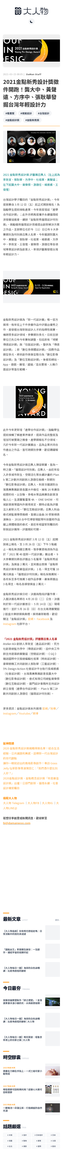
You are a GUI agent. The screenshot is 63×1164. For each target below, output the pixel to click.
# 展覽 (38, 1140)
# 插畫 (9, 1140)
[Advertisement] (31, 871)
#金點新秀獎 (32, 120)
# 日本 (53, 1135)
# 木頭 (9, 1135)
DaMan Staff (33, 74)
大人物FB (33, 803)
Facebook (43, 619)
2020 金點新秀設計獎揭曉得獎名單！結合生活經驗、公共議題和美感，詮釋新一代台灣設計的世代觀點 (31, 753)
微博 (35, 713)
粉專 (53, 708)
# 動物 (24, 1140)
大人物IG (47, 803)
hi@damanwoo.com (16, 823)
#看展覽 (10, 113)
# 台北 (9, 1146)
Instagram (9, 624)
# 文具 (53, 1140)
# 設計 (24, 1135)
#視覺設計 (26, 113)
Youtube (24, 713)
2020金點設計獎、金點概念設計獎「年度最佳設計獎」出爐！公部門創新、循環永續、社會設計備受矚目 (31, 783)
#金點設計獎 (12, 120)
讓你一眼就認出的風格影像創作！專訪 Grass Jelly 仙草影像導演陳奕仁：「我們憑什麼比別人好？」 (30, 768)
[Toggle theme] (31, 21)
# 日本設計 (39, 1135)
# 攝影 (24, 1146)
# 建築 (38, 1146)
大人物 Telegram (14, 803)
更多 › (57, 920)
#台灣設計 (43, 113)
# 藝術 (53, 1146)
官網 (30, 619)
